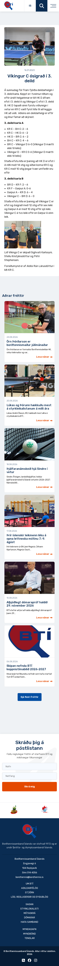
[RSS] (23, 961)
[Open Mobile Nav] (53, 6)
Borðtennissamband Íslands (29, 831)
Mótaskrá (30, 913)
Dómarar (29, 917)
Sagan (29, 904)
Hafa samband (29, 922)
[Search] (41, 6)
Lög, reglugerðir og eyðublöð (29, 897)
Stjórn (29, 892)
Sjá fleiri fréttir (30, 697)
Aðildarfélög (29, 888)
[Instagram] (35, 961)
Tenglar (29, 938)
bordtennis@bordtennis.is (29, 877)
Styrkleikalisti (29, 908)
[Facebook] (29, 961)
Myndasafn (29, 929)
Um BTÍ (29, 883)
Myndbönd (29, 933)
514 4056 (32, 872)
